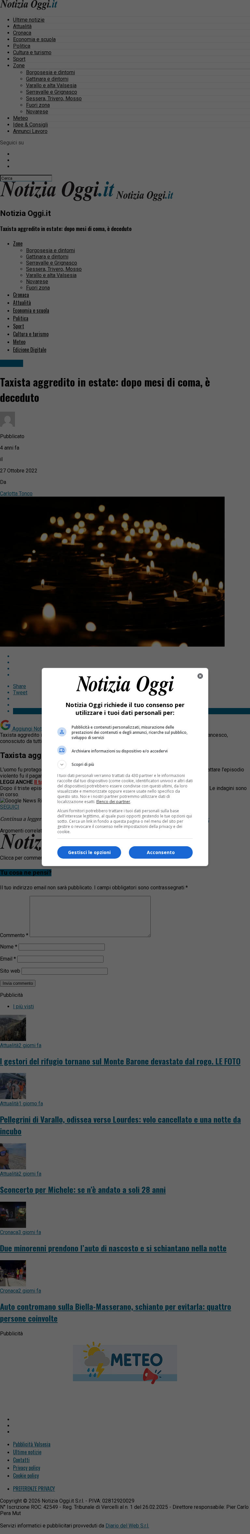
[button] (125, 764)
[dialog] (125, 767)
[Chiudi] (200, 676)
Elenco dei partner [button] (113, 801)
